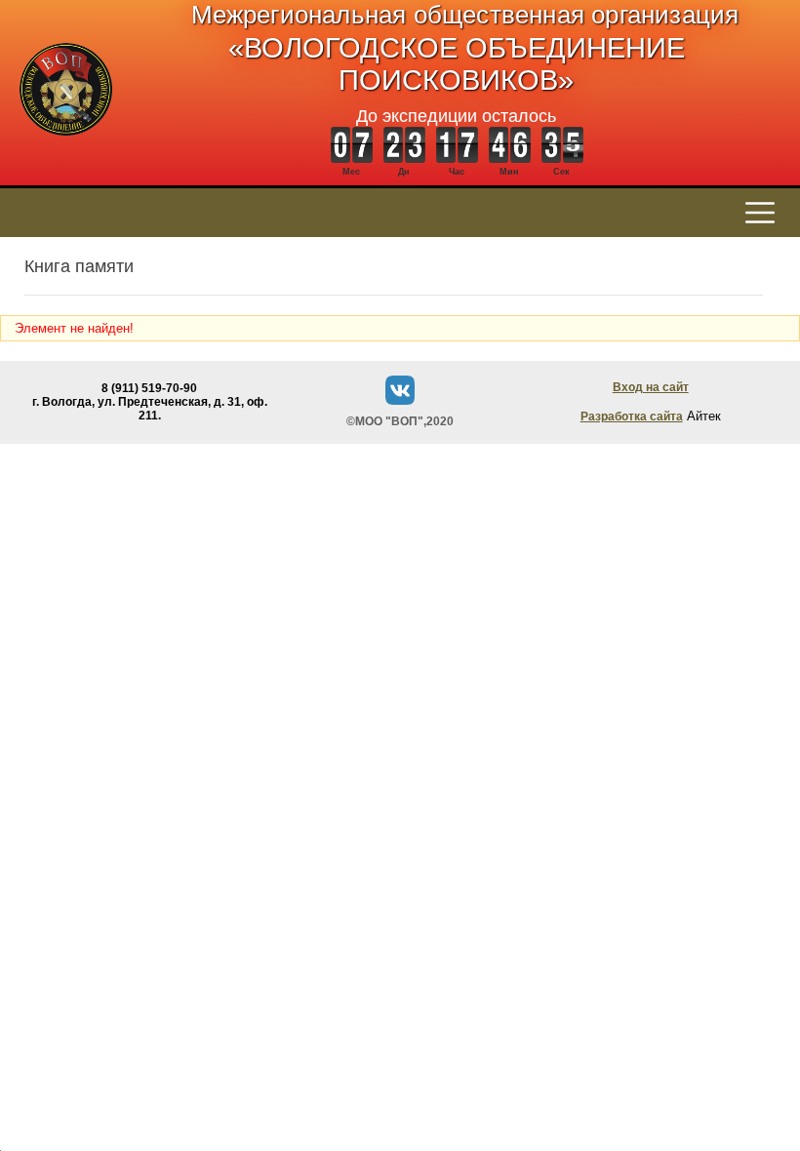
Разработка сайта (631, 416)
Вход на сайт (651, 387)
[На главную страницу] (66, 146)
